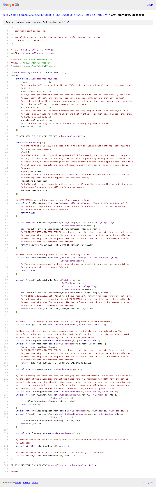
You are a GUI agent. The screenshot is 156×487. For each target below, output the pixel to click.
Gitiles (18, 482)
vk (106, 15)
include (90, 15)
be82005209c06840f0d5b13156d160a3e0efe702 (49, 15)
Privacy (26, 482)
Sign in (150, 4)
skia (6, 15)
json (150, 482)
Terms (35, 482)
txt (143, 482)
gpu (100, 15)
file (65, 22)
